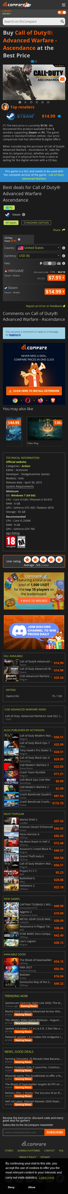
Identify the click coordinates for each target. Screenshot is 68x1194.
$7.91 (56, 277)
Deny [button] (11, 1187)
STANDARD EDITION (36, 222)
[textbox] (31, 248)
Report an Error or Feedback (44, 306)
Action (26, 466)
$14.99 (54, 291)
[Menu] (63, 5)
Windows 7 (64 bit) (23, 495)
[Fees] (49, 263)
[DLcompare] (34, 1143)
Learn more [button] (46, 1177)
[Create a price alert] (62, 80)
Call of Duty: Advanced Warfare (43, 176)
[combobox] (38, 248)
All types (11, 222)
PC (11, 207)
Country (9, 248)
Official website (16, 462)
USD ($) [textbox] (24, 256)
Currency (10, 255)
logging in (15, 334)
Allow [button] (31, 1187)
